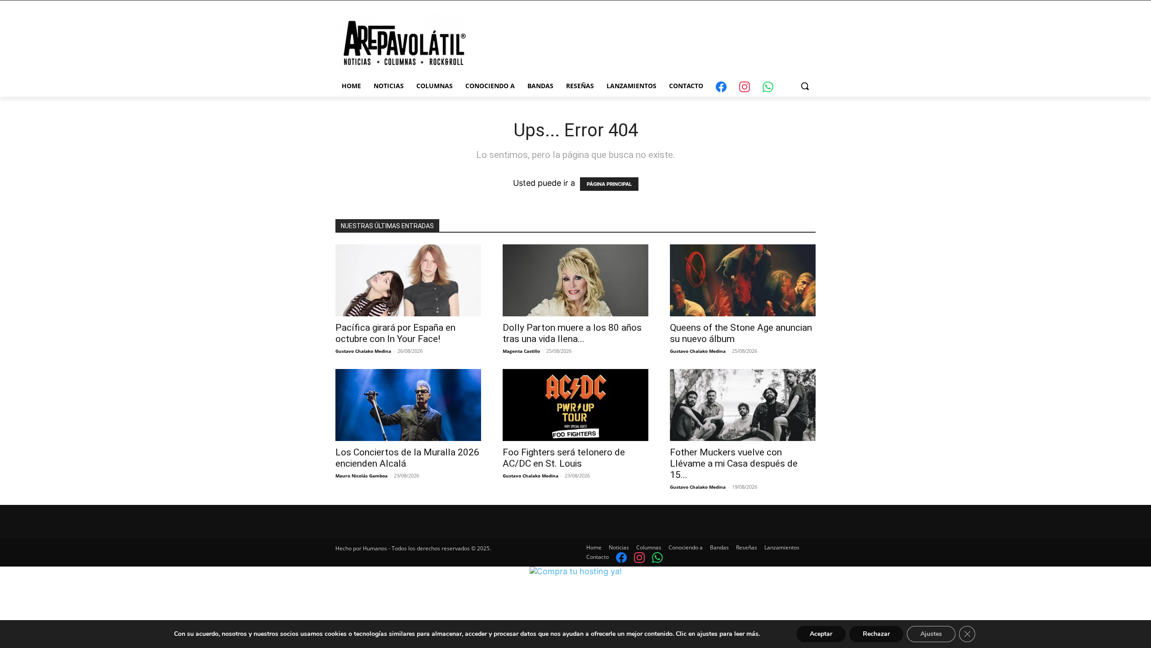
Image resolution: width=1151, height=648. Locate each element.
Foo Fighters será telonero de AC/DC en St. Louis (564, 458)
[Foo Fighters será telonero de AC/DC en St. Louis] (575, 405)
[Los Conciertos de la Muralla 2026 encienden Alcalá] (408, 405)
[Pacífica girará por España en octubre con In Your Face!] (408, 280)
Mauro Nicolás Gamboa (361, 475)
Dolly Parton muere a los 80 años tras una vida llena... (572, 333)
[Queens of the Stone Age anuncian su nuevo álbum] (743, 280)
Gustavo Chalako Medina (363, 351)
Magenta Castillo (521, 351)
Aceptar (821, 634)
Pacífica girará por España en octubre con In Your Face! (395, 333)
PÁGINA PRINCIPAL (609, 184)
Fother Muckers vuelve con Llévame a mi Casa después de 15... (734, 463)
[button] (805, 86)
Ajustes (931, 634)
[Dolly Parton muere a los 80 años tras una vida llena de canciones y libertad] (575, 280)
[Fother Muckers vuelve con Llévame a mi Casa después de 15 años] (743, 405)
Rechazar (876, 634)
